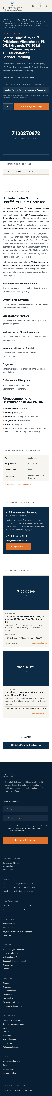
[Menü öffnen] (46, 6)
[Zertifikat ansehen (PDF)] (12, 775)
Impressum (7, 935)
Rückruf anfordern (23, 840)
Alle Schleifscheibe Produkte (17, 484)
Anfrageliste (8, 1069)
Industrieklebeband (10, 953)
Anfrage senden (18, 546)
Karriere (6, 1032)
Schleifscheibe (23, 19)
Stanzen (6, 983)
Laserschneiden (9, 991)
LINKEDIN (18, 1091)
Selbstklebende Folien (12, 957)
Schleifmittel (8, 965)
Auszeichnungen (9, 1039)
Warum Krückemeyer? (12, 1020)
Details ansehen (39, 643)
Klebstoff (6, 969)
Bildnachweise (9, 924)
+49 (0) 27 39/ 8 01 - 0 (23, 884)
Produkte (7, 19)
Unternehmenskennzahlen (13, 1024)
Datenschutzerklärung (24, 826)
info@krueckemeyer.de (16, 540)
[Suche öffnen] (33, 6)
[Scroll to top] (46, 1090)
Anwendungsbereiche (11, 1061)
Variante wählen (12, 634)
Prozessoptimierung (11, 1002)
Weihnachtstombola (11, 1047)
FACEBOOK (7, 1091)
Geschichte (7, 1035)
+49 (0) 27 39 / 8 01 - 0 (16, 536)
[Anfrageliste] (39, 6)
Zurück (26, 737)
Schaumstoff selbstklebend (14, 961)
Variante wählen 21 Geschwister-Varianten (24, 84)
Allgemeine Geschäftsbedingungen (17, 931)
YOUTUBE (29, 1091)
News (5, 1028)
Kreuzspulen (8, 998)
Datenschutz (8, 927)
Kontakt (6, 1065)
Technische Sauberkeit (12, 1006)
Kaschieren (7, 994)
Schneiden (7, 987)
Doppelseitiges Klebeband (13, 949)
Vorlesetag (7, 1043)
